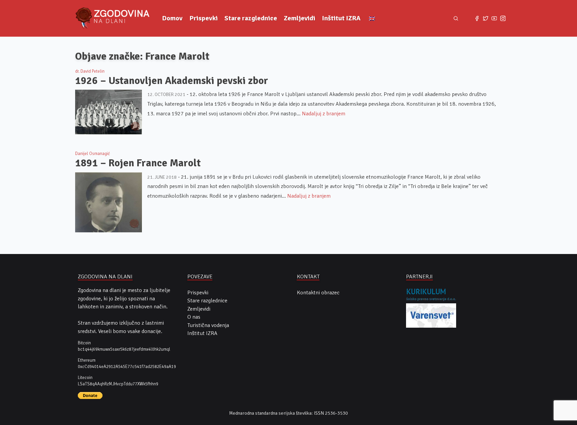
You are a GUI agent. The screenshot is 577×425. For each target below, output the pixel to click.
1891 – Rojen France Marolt (138, 163)
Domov (172, 18)
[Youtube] (494, 18)
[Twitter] (485, 18)
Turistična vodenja (208, 325)
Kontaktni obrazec (318, 292)
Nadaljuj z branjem (323, 113)
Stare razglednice (250, 18)
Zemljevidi (299, 18)
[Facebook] (476, 18)
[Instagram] (503, 18)
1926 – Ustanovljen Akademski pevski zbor (171, 80)
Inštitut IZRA (341, 18)
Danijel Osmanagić (92, 153)
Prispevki (203, 18)
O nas (193, 317)
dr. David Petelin (90, 71)
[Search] (455, 18)
